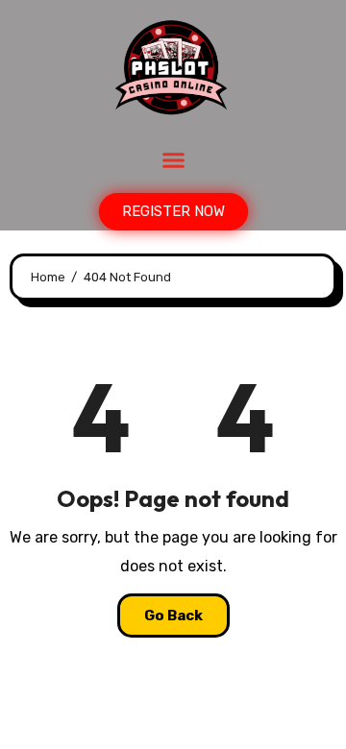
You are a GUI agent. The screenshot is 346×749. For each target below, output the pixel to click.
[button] (173, 160)
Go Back (173, 615)
